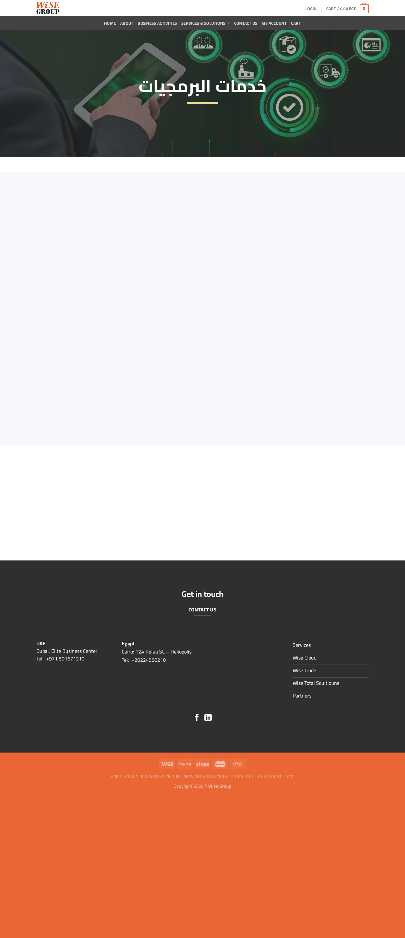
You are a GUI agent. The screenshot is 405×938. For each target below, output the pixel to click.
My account (274, 23)
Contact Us (246, 23)
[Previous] (324, 540)
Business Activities (157, 23)
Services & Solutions (203, 23)
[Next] (341, 540)
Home (110, 23)
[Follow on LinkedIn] (208, 718)
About (126, 23)
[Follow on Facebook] (197, 718)
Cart (296, 23)
